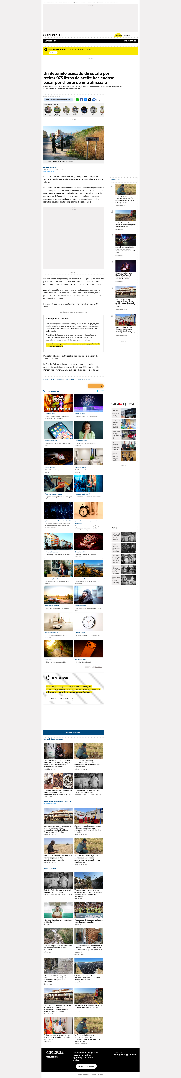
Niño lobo (70, 2)
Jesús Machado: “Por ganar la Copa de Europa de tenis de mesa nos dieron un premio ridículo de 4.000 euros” (116, 570)
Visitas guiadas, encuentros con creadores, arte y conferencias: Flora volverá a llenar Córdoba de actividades (88, 893)
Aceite (72, 379)
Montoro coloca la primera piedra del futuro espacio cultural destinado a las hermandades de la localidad (87, 829)
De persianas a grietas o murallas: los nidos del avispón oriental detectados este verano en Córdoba (58, 792)
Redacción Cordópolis (50, 167)
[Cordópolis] (56, 1052)
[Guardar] (98, 99)
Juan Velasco (78, 794)
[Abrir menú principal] (136, 35)
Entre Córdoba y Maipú (90, 2)
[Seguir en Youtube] (127, 1055)
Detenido (60, 379)
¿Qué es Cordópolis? (83, 1074)
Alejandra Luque (79, 954)
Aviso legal (93, 1074)
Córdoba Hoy (50, 40)
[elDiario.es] (56, 1057)
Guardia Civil (79, 379)
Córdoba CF (106, 2)
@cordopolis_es (49, 171)
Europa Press (78, 982)
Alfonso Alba (47, 952)
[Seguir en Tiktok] (130, 1055)
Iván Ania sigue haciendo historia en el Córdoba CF (58, 921)
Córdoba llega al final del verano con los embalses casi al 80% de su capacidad (58, 947)
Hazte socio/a (118, 35)
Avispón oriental (76, 2)
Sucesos (65, 2)
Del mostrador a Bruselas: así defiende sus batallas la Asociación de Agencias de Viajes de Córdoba (116, 446)
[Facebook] (81, 99)
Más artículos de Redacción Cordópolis (57, 801)
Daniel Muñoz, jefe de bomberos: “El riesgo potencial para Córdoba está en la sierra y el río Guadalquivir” (116, 548)
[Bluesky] (85, 99)
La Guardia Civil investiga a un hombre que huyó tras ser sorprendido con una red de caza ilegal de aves (87, 763)
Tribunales (82, 2)
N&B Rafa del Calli (58, 2)
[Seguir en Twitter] (117, 1055)
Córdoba (52, 379)
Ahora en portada (50, 869)
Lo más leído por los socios (53, 739)
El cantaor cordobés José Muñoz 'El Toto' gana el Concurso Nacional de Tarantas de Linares (123, 276)
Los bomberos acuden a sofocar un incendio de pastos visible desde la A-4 (88, 1007)
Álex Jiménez (47, 924)
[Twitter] (89, 99)
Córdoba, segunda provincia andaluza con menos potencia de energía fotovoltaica (87, 977)
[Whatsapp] (77, 99)
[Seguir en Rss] (135, 1055)
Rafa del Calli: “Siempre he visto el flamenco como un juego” (87, 791)
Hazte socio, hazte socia (59, 698)
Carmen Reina (48, 797)
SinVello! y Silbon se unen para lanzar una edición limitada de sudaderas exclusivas (115, 456)
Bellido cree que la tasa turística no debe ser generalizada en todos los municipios (57, 1037)
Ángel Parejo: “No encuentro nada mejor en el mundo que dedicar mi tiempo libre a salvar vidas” (116, 580)
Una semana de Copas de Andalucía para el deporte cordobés (88, 921)
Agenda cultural (99, 2)
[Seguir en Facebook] (119, 1055)
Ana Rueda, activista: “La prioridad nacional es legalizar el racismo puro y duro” (116, 559)
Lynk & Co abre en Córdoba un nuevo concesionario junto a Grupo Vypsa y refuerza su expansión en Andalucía (116, 413)
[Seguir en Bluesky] (115, 1055)
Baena (66, 379)
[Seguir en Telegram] (122, 1055)
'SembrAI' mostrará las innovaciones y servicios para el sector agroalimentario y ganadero (58, 858)
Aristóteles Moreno (49, 769)
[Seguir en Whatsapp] (133, 1055)
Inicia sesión (127, 35)
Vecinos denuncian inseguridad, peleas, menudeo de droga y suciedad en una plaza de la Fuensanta (56, 978)
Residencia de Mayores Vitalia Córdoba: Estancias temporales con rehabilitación (116, 424)
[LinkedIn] (94, 99)
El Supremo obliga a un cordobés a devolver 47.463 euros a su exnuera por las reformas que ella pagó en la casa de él (88, 948)
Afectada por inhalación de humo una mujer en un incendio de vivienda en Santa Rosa (125, 250)
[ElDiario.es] (130, 41)
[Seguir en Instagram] (124, 1055)
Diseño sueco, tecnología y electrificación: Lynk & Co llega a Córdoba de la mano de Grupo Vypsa (116, 435)
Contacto (100, 1074)
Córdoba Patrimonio (114, 2)
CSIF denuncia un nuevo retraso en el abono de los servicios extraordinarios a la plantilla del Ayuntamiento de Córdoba (57, 829)
